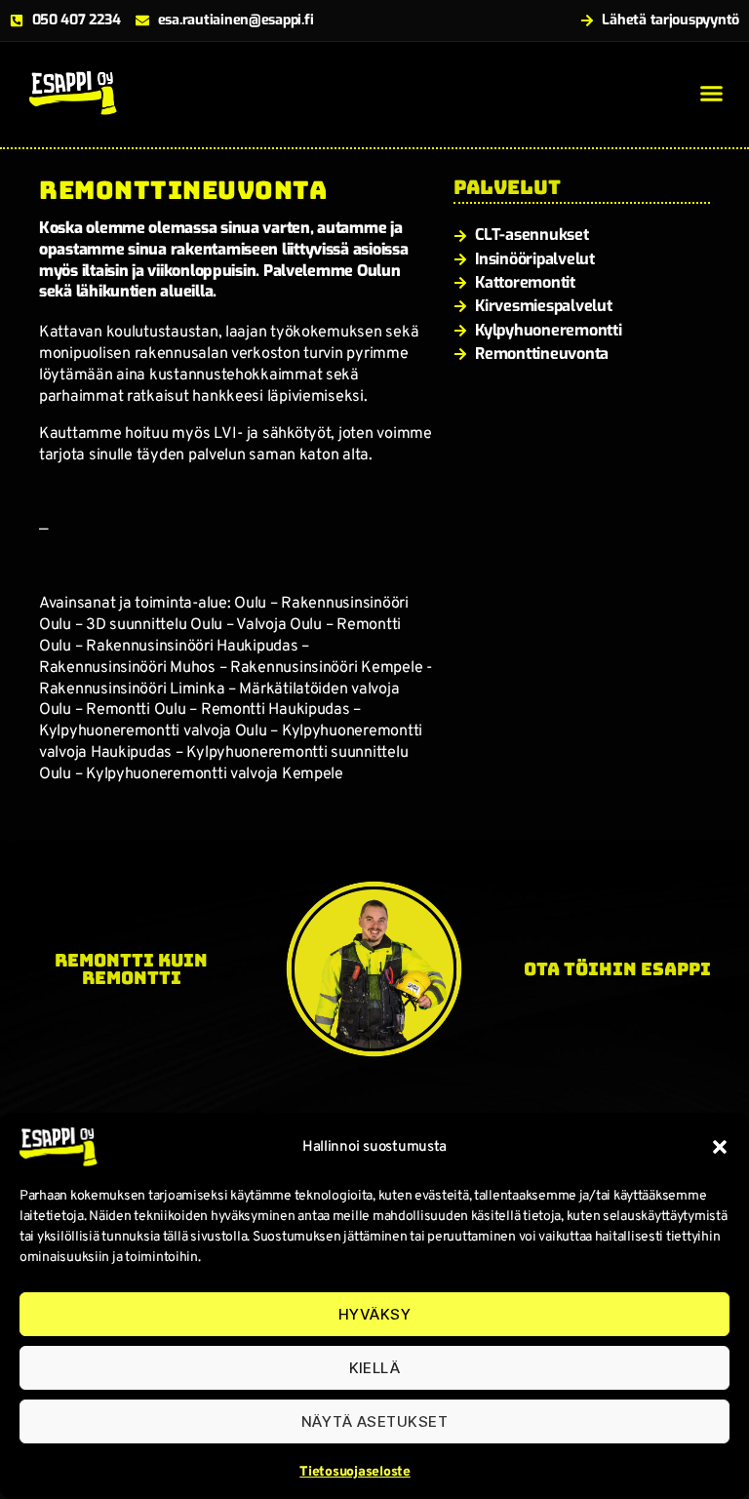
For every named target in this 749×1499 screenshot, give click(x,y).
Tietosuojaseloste (354, 1472)
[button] (719, 1147)
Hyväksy (375, 1314)
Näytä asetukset (375, 1421)
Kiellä (375, 1368)
